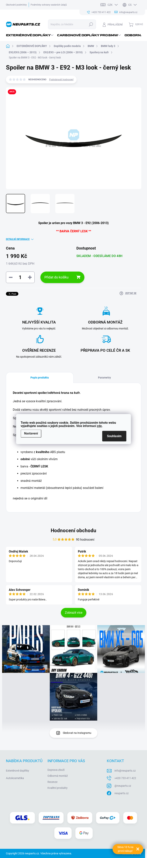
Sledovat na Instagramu (77, 732)
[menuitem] (30, 35)
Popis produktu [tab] (39, 377)
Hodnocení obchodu (73, 530)
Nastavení (31, 433)
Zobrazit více (73, 612)
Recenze (52, 781)
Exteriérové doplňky (17, 770)
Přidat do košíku (56, 277)
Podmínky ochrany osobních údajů (49, 4)
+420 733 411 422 (125, 778)
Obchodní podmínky (16, 4)
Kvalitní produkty (57, 787)
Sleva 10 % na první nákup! (125, 849)
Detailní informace (18, 239)
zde (99, 426)
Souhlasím (114, 436)
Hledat (91, 24)
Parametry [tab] (104, 377)
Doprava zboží (56, 769)
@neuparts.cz (122, 785)
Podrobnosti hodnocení (61, 79)
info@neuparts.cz (125, 770)
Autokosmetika (15, 778)
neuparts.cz (121, 793)
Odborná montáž (57, 775)
